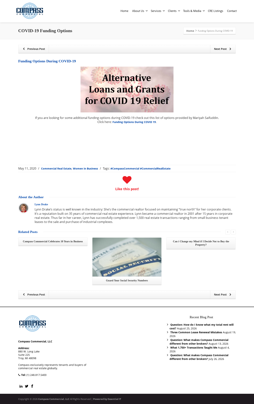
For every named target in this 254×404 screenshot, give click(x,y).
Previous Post (36, 49)
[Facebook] (32, 386)
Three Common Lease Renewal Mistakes (196, 332)
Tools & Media (192, 11)
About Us (138, 11)
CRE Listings (215, 11)
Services (156, 11)
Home (124, 11)
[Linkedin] (21, 386)
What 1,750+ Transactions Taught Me (193, 347)
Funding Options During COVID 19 (134, 122)
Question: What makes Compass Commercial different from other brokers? (199, 341)
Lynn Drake (41, 204)
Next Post (220, 49)
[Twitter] (26, 386)
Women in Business (85, 168)
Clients (172, 11)
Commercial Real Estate (56, 168)
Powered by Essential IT (107, 399)
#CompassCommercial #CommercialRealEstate (140, 168)
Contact (232, 11)
